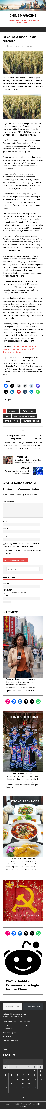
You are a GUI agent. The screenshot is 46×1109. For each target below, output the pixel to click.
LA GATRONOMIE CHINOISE (23, 858)
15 (35, 1079)
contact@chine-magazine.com (14, 1014)
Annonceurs (7, 1045)
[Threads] (26, 701)
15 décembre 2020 (11, 46)
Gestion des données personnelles (16, 1022)
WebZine (6, 1049)
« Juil (22, 1097)
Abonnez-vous (33, 1006)
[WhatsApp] (38, 701)
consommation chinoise (25, 416)
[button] (42, 29)
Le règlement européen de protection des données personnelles (22, 1027)
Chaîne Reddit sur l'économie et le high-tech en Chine (22, 985)
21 (29, 1083)
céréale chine (28, 411)
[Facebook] (14, 701)
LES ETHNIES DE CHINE (23, 773)
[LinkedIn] (20, 701)
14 (29, 1079)
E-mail (5, 528)
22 (35, 1083)
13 (23, 1079)
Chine (6, 416)
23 (40, 1083)
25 (11, 1087)
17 (5, 1083)
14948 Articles (38, 437)
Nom (5, 521)
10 (5, 1079)
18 (11, 1083)
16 (40, 1079)
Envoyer (7, 602)
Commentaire (8, 502)
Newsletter (7, 590)
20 (23, 1083)
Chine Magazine (28, 46)
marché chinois (11, 421)
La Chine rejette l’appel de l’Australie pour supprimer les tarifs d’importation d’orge (19, 349)
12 (17, 1079)
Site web (6, 536)
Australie (13, 411)
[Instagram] (7, 701)
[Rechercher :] (23, 569)
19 (17, 1083)
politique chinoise (31, 421)
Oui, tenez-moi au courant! (16, 592)
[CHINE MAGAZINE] (23, 9)
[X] (32, 701)
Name (5, 595)
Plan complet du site (10, 1041)
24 (5, 1087)
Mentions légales (9, 1032)
